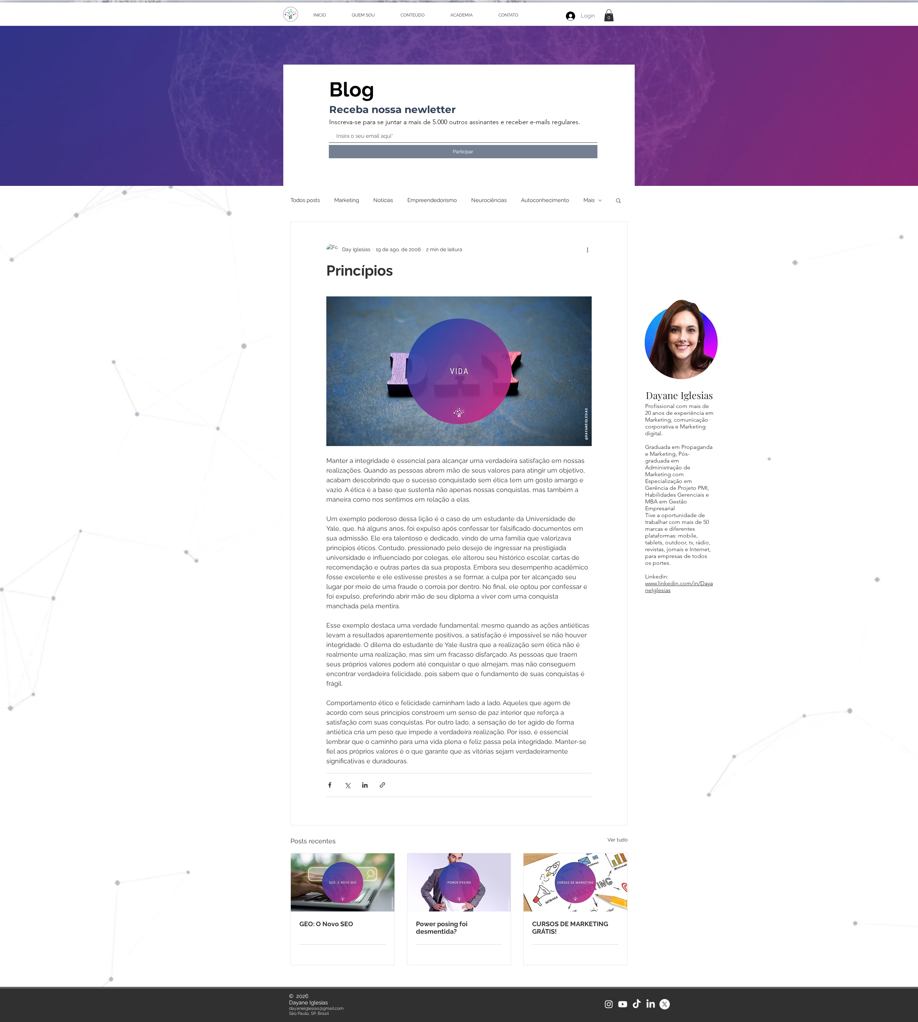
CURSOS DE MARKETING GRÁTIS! (570, 927)
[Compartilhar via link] (382, 785)
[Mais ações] (587, 249)
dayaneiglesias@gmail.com (316, 1008)
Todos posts (305, 200)
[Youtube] (622, 1004)
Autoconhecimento (545, 200)
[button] (609, 15)
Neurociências (489, 200)
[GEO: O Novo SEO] (342, 882)
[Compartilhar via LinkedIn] (364, 785)
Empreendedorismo (432, 200)
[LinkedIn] (650, 1004)
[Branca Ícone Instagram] (609, 1004)
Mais (589, 200)
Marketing (346, 200)
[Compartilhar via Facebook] (329, 785)
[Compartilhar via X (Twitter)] (347, 785)
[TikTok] (636, 1004)
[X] (664, 1004)
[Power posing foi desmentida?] (459, 882)
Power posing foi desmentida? (442, 927)
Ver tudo (617, 840)
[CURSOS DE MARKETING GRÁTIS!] (575, 882)
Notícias (383, 200)
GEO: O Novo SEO (326, 924)
